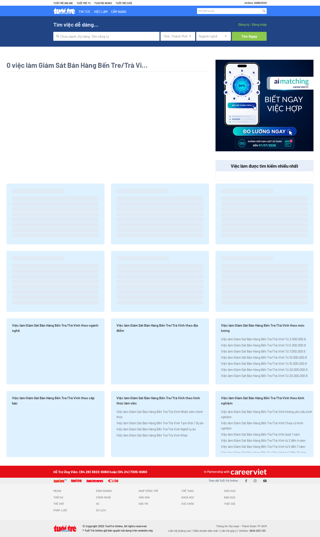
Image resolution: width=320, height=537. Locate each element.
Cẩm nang (118, 12)
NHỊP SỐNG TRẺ (148, 491)
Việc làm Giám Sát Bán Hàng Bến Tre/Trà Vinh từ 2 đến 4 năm (263, 440)
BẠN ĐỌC (230, 497)
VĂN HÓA (144, 497)
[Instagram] (255, 481)
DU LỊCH (101, 510)
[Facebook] (246, 481)
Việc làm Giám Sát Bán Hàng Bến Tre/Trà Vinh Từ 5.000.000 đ (263, 345)
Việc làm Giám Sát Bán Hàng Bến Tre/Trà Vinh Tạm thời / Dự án (160, 423)
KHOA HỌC (187, 497)
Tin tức (84, 12)
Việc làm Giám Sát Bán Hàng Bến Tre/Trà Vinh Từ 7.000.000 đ (263, 351)
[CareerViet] (248, 472)
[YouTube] (265, 481)
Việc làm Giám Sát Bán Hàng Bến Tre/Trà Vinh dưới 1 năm (260, 434)
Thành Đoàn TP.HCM (254, 526)
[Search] (263, 10)
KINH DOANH (104, 491)
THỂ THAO (187, 491)
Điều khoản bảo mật (205, 530)
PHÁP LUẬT (60, 510)
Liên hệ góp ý (229, 530)
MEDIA (57, 491)
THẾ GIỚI (58, 503)
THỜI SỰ (58, 497)
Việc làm (101, 12)
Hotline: (252, 530)
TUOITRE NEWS (103, 3)
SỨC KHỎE (187, 503)
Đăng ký (243, 24)
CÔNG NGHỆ (103, 497)
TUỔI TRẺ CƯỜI (124, 3)
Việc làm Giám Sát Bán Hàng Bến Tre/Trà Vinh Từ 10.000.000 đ (264, 357)
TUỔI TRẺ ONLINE (63, 3)
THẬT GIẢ (229, 503)
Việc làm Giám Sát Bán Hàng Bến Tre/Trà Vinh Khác (152, 435)
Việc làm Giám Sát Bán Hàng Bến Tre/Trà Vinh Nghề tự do (156, 429)
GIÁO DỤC (230, 491)
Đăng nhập (259, 24)
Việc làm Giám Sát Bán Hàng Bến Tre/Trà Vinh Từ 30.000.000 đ (264, 376)
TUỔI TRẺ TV (84, 3)
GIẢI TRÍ (143, 503)
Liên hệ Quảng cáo (179, 530)
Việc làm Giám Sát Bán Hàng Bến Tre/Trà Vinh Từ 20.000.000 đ (264, 370)
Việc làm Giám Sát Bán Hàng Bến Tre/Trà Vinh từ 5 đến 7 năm (263, 446)
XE (97, 503)
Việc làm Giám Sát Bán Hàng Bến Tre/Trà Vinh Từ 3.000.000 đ (263, 339)
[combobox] (106, 36)
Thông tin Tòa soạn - (229, 526)
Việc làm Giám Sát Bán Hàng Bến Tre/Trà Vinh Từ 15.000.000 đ (264, 363)
